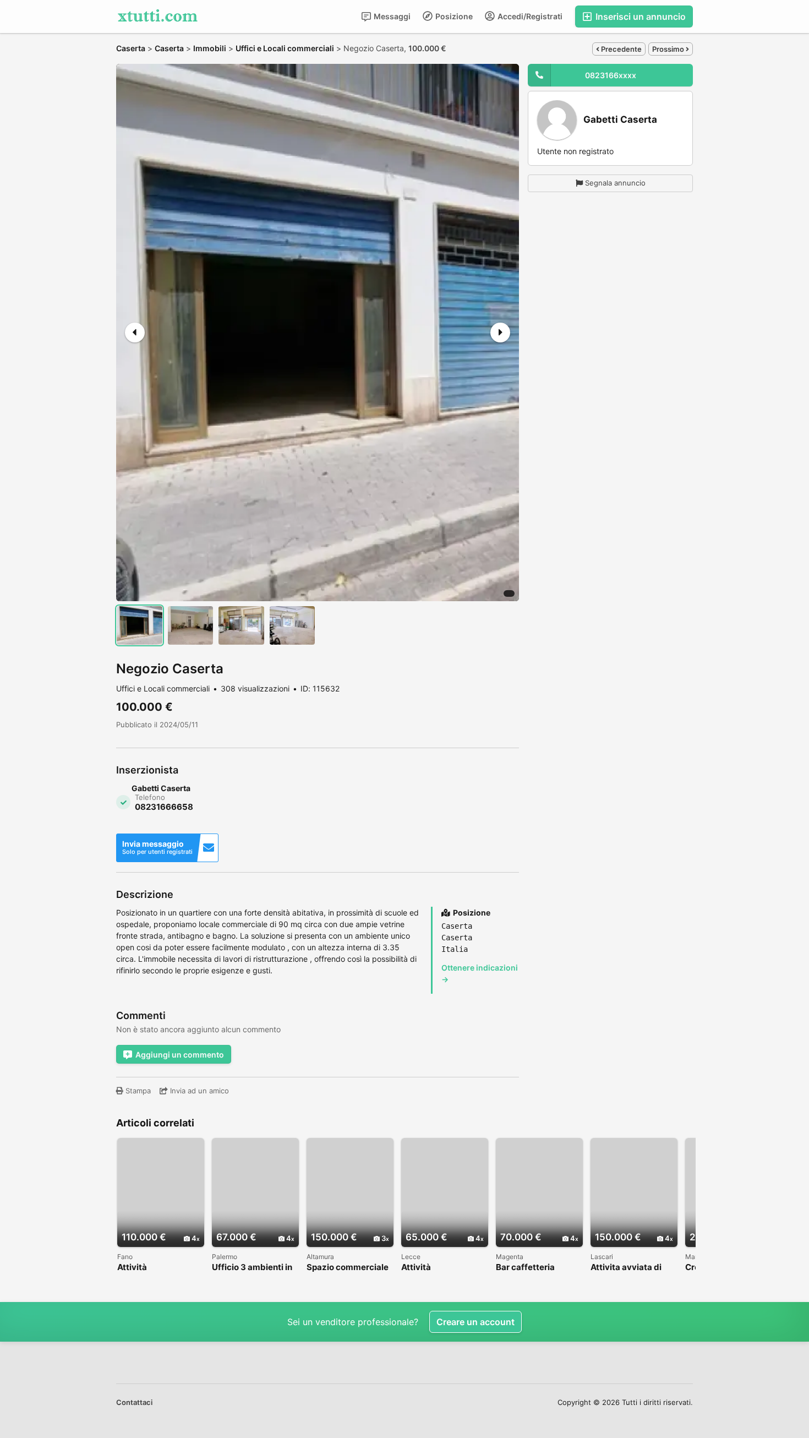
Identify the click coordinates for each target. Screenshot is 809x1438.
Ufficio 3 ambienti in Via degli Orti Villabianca (252, 1267)
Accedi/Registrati (529, 16)
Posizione (453, 16)
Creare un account (475, 1321)
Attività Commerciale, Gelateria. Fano (147, 1267)
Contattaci (134, 1402)
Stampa (137, 1090)
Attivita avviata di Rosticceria (626, 1267)
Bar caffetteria (525, 1267)
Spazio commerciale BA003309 (348, 1267)
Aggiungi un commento (179, 1054)
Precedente (620, 49)
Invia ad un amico (198, 1090)
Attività (416, 1267)
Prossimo (669, 49)
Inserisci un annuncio (639, 16)
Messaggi (391, 16)
